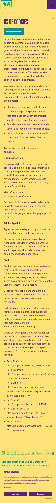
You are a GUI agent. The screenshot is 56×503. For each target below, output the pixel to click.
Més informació (7, 487)
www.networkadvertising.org (19, 326)
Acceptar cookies (40, 494)
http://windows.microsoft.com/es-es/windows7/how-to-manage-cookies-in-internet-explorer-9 (28, 391)
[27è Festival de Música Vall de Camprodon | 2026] (6, 4)
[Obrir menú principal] (51, 4)
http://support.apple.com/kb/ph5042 (26, 404)
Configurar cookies (49, 498)
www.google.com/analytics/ (19, 196)
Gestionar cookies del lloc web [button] (13, 31)
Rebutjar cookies (15, 494)
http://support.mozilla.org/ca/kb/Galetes (29, 365)
